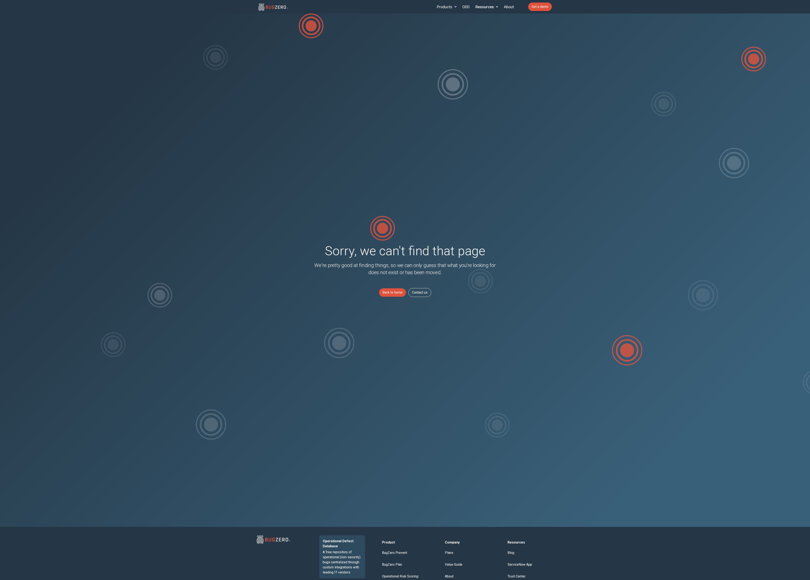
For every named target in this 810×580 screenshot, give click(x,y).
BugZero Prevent (394, 553)
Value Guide (453, 564)
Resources (484, 7)
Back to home (392, 292)
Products (444, 7)
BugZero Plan (392, 564)
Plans (449, 553)
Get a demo (540, 7)
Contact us (420, 292)
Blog (511, 553)
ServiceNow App (520, 564)
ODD (466, 7)
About (509, 7)
